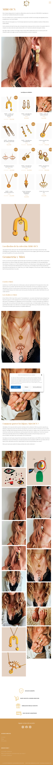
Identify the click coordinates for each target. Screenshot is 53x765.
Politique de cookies (26, 390)
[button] (41, 375)
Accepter (16, 387)
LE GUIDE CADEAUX (6, 751)
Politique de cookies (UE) (45, 763)
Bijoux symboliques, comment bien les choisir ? (13, 753)
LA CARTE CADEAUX (6, 755)
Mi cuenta (3, 741)
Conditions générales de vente (32, 763)
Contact (3, 737)
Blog (2, 739)
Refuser (26, 387)
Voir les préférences (37, 387)
